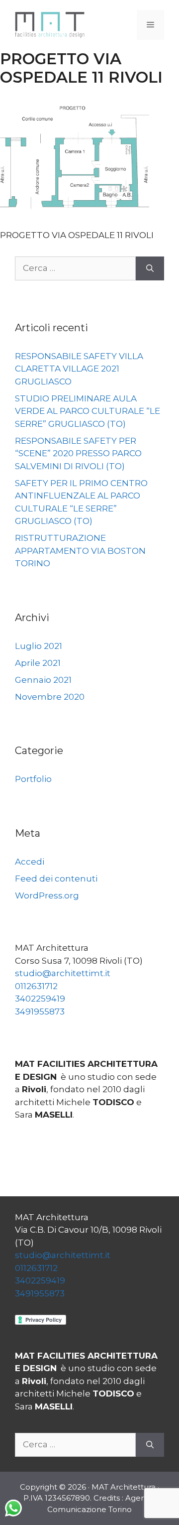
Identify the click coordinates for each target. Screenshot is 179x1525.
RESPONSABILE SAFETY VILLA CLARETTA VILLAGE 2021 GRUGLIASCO (79, 368)
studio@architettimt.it (62, 973)
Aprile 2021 (38, 663)
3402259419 (40, 999)
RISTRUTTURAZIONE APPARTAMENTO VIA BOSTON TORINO (80, 550)
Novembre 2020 (50, 697)
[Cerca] (150, 268)
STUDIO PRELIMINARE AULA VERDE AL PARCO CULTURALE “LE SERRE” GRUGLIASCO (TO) (87, 411)
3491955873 (40, 1012)
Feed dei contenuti (56, 879)
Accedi (29, 862)
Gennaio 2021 (43, 680)
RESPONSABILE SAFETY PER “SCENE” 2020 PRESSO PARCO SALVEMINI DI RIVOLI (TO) (78, 453)
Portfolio (33, 779)
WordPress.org (47, 895)
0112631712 (36, 986)
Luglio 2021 (38, 646)
